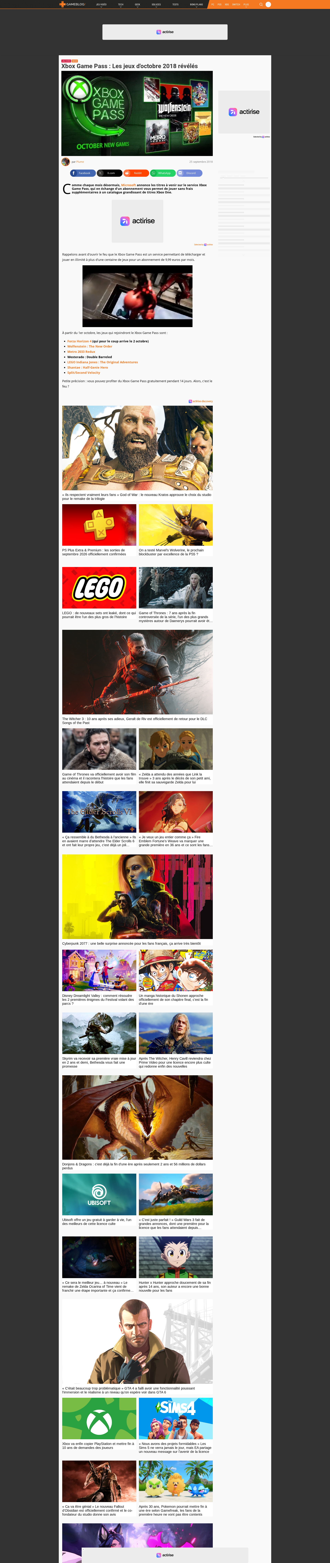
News (74, 61)
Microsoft (128, 185)
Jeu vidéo (66, 61)
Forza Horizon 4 (79, 341)
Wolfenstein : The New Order (89, 346)
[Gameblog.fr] (72, 4)
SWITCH (236, 4)
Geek (137, 4)
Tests (175, 4)
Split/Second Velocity (83, 373)
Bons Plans (196, 4)
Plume (80, 161)
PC (212, 4)
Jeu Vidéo (101, 4)
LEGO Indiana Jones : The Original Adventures (102, 362)
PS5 (219, 4)
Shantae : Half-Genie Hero (87, 367)
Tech (120, 4)
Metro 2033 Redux (81, 352)
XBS (227, 4)
